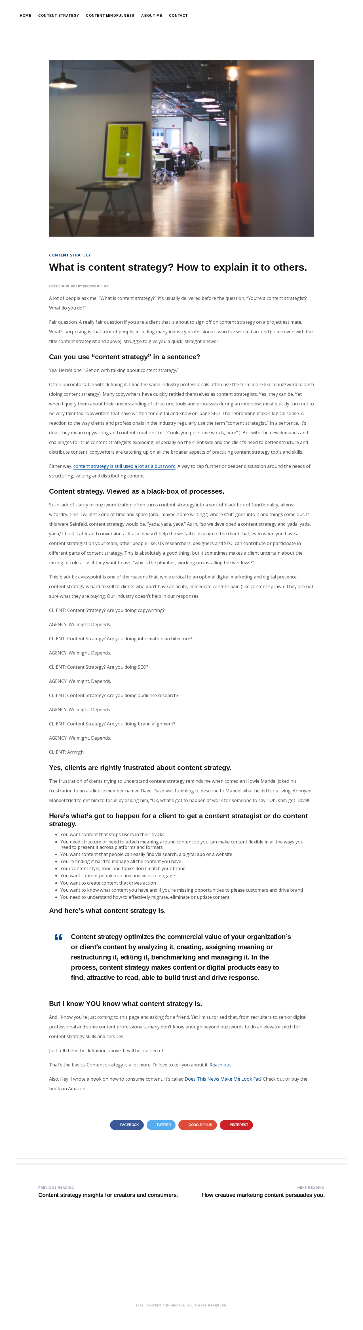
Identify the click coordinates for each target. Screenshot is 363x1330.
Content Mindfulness (110, 16)
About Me (151, 16)
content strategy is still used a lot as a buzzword (124, 466)
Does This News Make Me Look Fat (222, 1079)
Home (25, 16)
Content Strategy (58, 16)
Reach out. (221, 1065)
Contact (178, 16)
